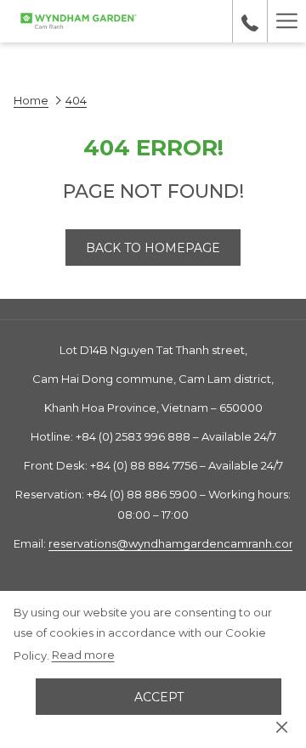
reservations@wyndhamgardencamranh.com (174, 543)
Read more (83, 654)
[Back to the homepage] (78, 21)
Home (31, 100)
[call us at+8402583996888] (249, 21)
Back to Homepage (153, 248)
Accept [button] (159, 697)
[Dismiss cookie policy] (281, 726)
